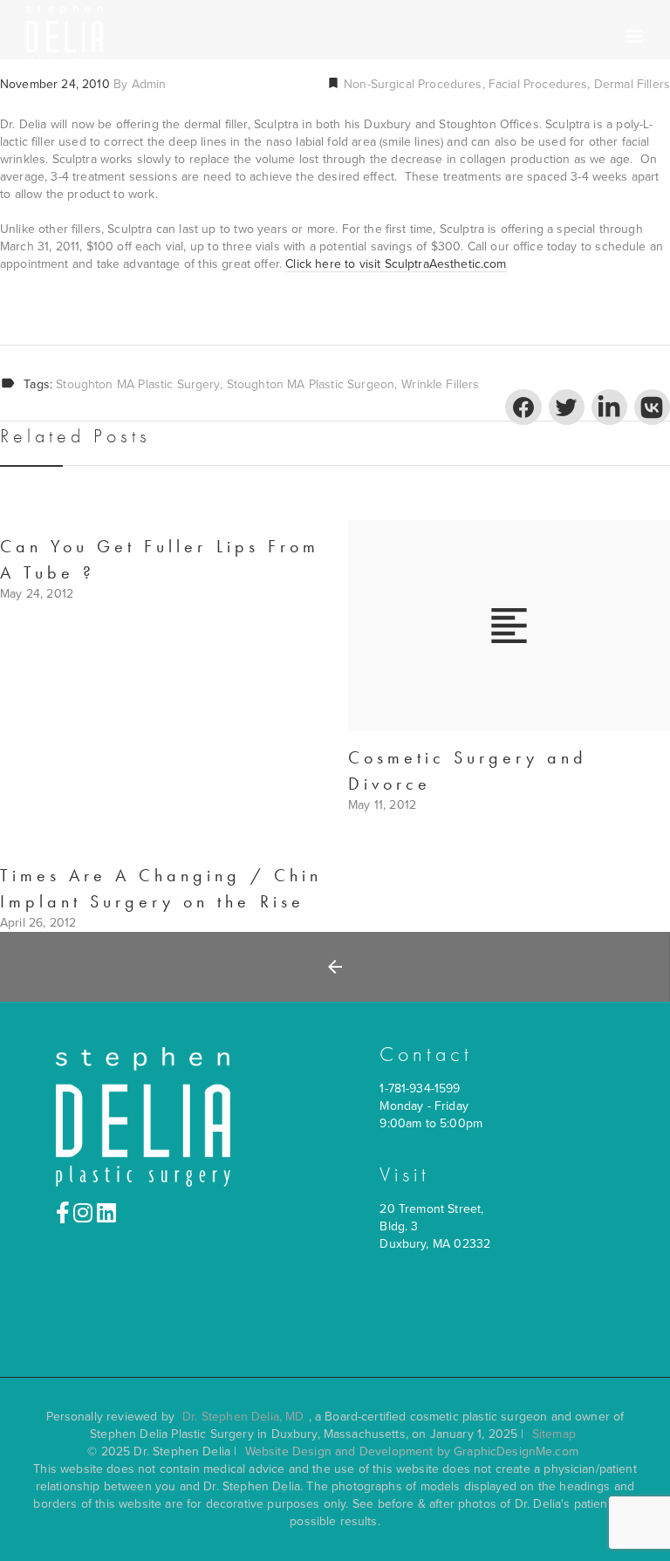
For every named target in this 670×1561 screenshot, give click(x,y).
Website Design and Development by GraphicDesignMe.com (411, 1451)
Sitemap (554, 1434)
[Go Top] (637, 1522)
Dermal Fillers (632, 84)
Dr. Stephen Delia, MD (243, 1416)
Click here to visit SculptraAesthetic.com (395, 264)
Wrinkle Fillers (440, 385)
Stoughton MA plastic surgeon (310, 385)
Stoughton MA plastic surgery (137, 385)
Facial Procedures (538, 84)
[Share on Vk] (652, 407)
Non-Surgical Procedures (411, 84)
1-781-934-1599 (419, 1088)
